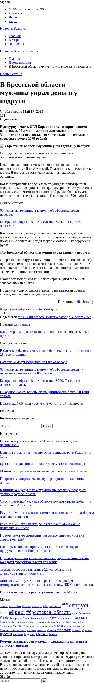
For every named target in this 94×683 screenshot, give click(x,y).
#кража (54, 309)
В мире (14, 40)
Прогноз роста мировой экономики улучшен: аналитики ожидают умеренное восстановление (44, 560)
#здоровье (5, 622)
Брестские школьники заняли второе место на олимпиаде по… (47, 464)
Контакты (16, 13)
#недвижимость (74, 626)
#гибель (6, 618)
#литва (84, 622)
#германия (85, 612)
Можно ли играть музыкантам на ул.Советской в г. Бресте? (44, 471)
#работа (87, 630)
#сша (32, 634)
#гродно (17, 618)
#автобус (37, 606)
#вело (75, 613)
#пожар (52, 630)
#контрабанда (38, 622)
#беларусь (76, 605)
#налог (58, 626)
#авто (26, 606)
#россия (6, 634)
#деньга (45, 618)
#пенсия (31, 630)
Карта (13, 21)
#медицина (6, 626)
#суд (26, 634)
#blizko (4, 606)
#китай (15, 622)
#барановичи (9, 309)
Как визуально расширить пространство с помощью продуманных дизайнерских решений (39, 549)
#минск (18, 626)
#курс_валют (72, 622)
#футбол (42, 634)
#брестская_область (34, 309)
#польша (64, 630)
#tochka (15, 606)
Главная (15, 36)
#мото (27, 626)
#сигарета (18, 634)
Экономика (17, 44)
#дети (53, 618)
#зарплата (81, 617)
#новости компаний (13, 630)
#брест (17, 612)
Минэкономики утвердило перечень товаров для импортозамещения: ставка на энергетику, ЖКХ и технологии (46, 583)
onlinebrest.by (84, 302)
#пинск (41, 630)
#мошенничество (42, 626)
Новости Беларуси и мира (19, 51)
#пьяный (76, 630)
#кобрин (24, 622)
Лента (13, 17)
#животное (65, 618)
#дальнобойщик (31, 618)
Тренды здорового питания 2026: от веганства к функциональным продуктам (36, 571)
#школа (53, 634)
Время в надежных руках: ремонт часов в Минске (39, 592)
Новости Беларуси (14, 28)
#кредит (60, 622)
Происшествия (11, 74)
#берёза (4, 613)
